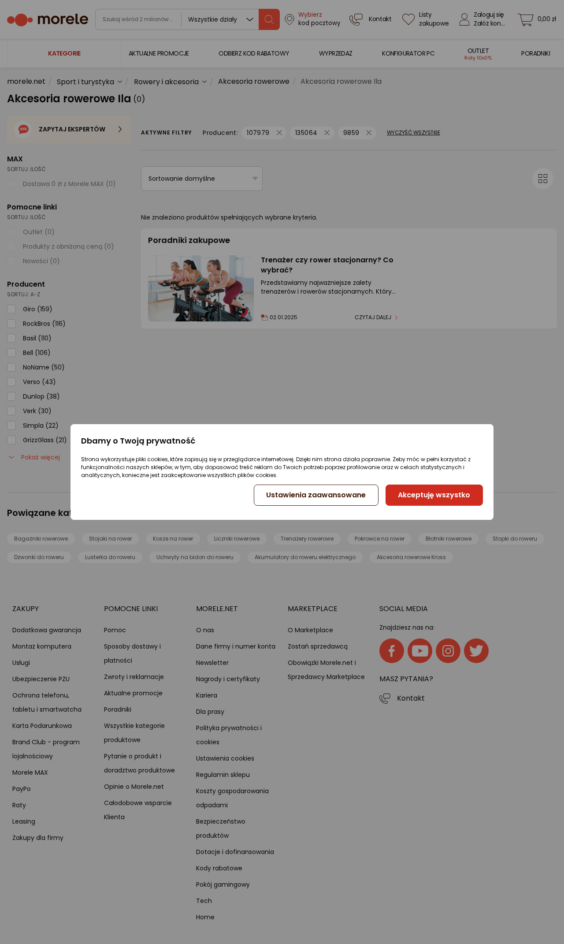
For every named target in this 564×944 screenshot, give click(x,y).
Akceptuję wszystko (434, 495)
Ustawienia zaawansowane (316, 495)
